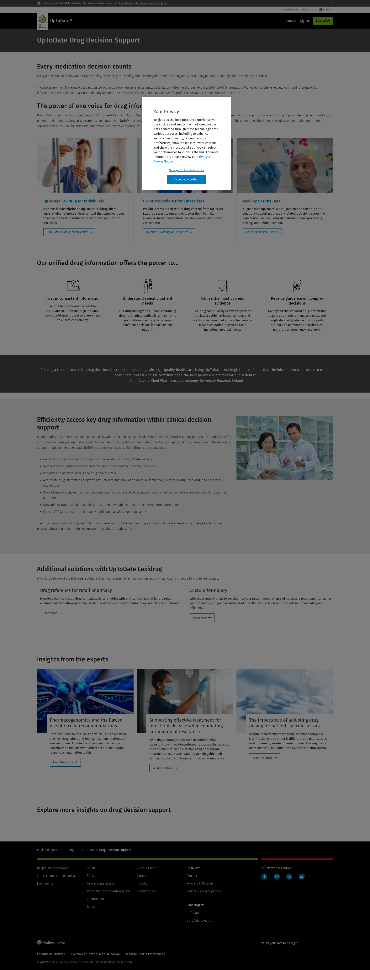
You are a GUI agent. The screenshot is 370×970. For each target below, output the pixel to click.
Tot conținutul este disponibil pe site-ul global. (143, 3)
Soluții (71, 850)
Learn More (50, 613)
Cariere (142, 876)
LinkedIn (289, 877)
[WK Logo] (51, 942)
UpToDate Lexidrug (199, 920)
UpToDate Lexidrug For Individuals (67, 232)
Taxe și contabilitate (100, 883)
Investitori (143, 883)
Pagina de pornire (49, 850)
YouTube (302, 877)
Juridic (91, 906)
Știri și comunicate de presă (56, 876)
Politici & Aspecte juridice (204, 891)
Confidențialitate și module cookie (95, 954)
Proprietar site (146, 891)
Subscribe (323, 20)
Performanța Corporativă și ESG (108, 891)
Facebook (264, 877)
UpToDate (87, 850)
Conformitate (96, 899)
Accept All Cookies (186, 179)
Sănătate (93, 876)
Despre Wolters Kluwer (52, 868)
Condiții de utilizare (51, 954)
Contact (192, 876)
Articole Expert (146, 868)
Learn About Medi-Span (260, 232)
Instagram (277, 877)
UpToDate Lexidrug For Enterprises (167, 232)
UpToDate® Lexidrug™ (84, 115)
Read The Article (63, 762)
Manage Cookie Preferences (186, 170)
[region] (186, 143)
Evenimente (45, 883)
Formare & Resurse (200, 883)
